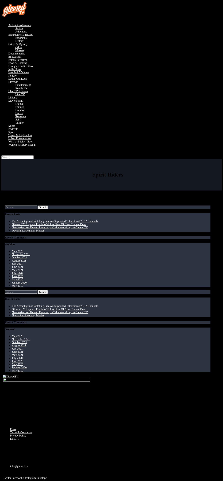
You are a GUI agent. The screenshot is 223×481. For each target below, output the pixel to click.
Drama (19, 103)
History (19, 40)
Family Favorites (17, 59)
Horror (19, 113)
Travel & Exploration (20, 135)
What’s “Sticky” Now (20, 141)
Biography (21, 37)
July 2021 (17, 263)
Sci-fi (18, 119)
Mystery (19, 50)
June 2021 (17, 266)
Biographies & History (20, 34)
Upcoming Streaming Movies (28, 230)
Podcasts (13, 128)
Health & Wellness (18, 72)
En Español (14, 56)
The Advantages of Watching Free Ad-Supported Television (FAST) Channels (55, 221)
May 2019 (17, 285)
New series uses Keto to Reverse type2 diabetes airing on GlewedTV (50, 227)
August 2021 (19, 260)
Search (5, 150)
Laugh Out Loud (17, 78)
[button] (111, 19)
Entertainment (23, 84)
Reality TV (21, 88)
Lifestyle (13, 81)
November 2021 (21, 254)
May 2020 (17, 279)
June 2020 (17, 276)
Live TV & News (18, 91)
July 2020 (17, 273)
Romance (20, 116)
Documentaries (16, 53)
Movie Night (15, 100)
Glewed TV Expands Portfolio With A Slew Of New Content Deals (49, 224)
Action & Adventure (19, 25)
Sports (11, 132)
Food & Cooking (17, 62)
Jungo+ (12, 75)
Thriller (19, 122)
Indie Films (14, 69)
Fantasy (19, 106)
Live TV (20, 94)
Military (12, 97)
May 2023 (17, 251)
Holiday (19, 110)
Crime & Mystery (18, 44)
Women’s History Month (22, 144)
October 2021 (19, 257)
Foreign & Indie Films (20, 66)
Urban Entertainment (19, 138)
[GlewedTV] (10, 376)
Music (11, 125)
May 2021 (17, 270)
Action (19, 28)
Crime (18, 47)
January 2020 (19, 282)
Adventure (21, 31)
